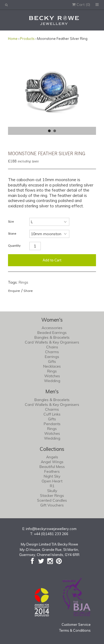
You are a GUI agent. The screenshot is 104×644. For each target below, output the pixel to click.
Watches (52, 376)
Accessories (52, 327)
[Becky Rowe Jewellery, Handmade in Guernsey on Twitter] (41, 561)
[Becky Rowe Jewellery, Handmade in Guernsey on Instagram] (50, 561)
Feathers (52, 471)
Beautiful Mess (52, 466)
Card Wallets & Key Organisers (52, 342)
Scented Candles (52, 500)
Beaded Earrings (52, 332)
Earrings (52, 356)
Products (27, 38)
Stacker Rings (52, 495)
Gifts (52, 361)
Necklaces (52, 366)
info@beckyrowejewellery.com (51, 529)
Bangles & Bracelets (52, 337)
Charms (52, 351)
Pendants (52, 423)
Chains (52, 347)
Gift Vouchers (52, 505)
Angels (52, 457)
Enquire (14, 291)
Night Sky (52, 476)
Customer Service (76, 624)
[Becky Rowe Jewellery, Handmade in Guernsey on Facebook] (32, 561)
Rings (23, 282)
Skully (52, 490)
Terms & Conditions (75, 630)
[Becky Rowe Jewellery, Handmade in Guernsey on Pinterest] (58, 561)
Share (28, 291)
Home (13, 38)
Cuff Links (52, 414)
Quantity (14, 245)
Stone (12, 233)
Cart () (82, 4)
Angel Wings (52, 461)
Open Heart (52, 481)
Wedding (52, 380)
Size (11, 221)
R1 (52, 485)
